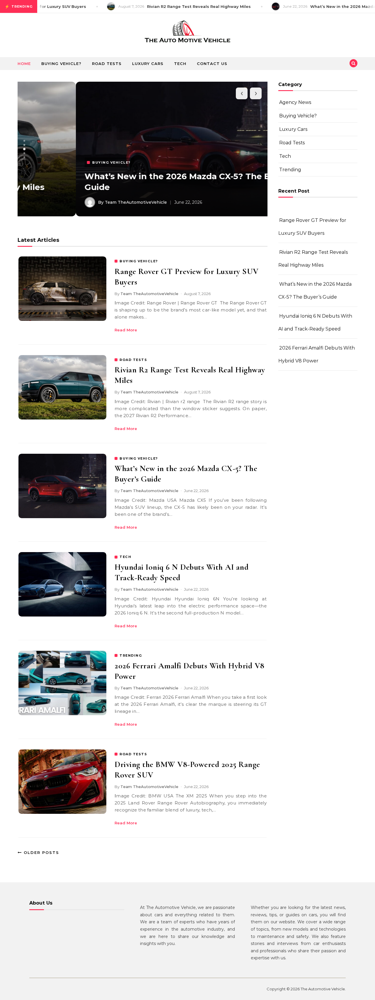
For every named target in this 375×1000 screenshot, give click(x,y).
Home (24, 63)
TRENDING (131, 655)
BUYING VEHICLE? (139, 261)
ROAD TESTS (133, 360)
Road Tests (107, 63)
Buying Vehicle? (61, 63)
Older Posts (40, 852)
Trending (290, 169)
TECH (125, 557)
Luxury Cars (147, 63)
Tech (180, 63)
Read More (126, 330)
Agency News (295, 102)
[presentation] (242, 93)
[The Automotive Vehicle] (187, 33)
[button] (24, 141)
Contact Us (212, 63)
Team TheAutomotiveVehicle (149, 293)
